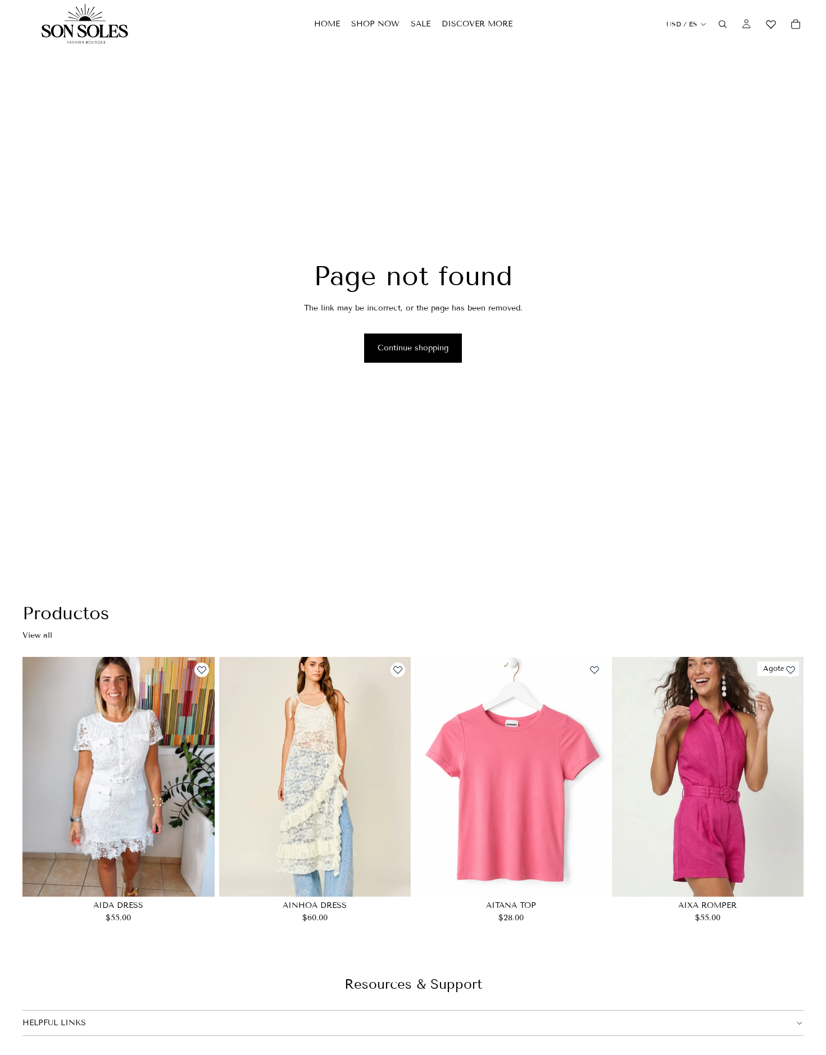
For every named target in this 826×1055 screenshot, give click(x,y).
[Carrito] (795, 24)
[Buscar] (722, 24)
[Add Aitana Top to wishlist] (594, 670)
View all (37, 635)
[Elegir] (197, 880)
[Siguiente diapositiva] (198, 777)
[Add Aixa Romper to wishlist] (790, 670)
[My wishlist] (771, 22)
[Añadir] (590, 880)
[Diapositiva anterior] (39, 777)
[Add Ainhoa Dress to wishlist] (398, 670)
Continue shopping (413, 348)
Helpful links (54, 1022)
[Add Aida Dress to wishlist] (201, 670)
